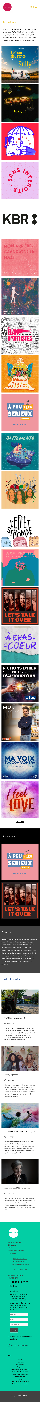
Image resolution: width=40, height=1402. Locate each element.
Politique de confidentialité (20, 1384)
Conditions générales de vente (20, 1381)
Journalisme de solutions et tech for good (19, 1131)
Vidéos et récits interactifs (20, 1371)
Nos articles (20, 1362)
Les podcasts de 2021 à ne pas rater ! (17, 1188)
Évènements (20, 1364)
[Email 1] (27, 1282)
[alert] (20, 1345)
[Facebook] (13, 1282)
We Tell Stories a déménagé (14, 1018)
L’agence (20, 1367)
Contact (20, 1379)
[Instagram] (16, 1282)
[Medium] (21, 1282)
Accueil (20, 1359)
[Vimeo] (24, 1282)
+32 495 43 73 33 (14, 1278)
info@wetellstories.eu (15, 1275)
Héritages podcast (11, 1074)
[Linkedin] (18, 1282)
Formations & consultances (20, 1374)
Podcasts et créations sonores (20, 1369)
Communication (20, 1376)
